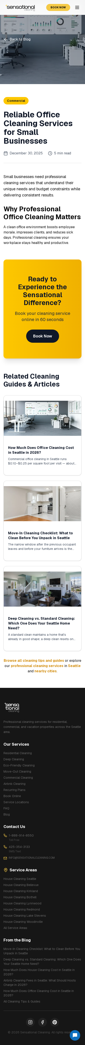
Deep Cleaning (13, 759)
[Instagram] (30, 1022)
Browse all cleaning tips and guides (34, 660)
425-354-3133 (19, 847)
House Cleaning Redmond (21, 909)
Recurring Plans (14, 790)
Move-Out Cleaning (17, 771)
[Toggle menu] (77, 7)
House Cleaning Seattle (19, 879)
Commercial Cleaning (18, 778)
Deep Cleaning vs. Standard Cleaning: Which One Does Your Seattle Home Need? (42, 961)
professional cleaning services (37, 666)
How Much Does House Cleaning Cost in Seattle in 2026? (39, 972)
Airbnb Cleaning (14, 784)
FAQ (6, 808)
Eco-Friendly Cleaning (19, 765)
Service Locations (16, 802)
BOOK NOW (58, 7)
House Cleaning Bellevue (21, 885)
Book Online (12, 796)
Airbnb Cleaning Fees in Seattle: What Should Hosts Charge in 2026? (39, 982)
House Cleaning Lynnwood (22, 903)
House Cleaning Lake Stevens (24, 916)
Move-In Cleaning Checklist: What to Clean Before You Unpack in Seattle (41, 951)
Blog (6, 814)
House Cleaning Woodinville (23, 922)
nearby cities (45, 671)
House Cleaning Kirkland (20, 891)
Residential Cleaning (17, 753)
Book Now (42, 336)
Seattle (74, 666)
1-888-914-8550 (21, 835)
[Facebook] (42, 1022)
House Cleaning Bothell (19, 897)
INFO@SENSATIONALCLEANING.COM (32, 858)
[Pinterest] (54, 1022)
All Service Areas (15, 928)
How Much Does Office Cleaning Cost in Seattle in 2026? (38, 993)
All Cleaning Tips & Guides (21, 1001)
